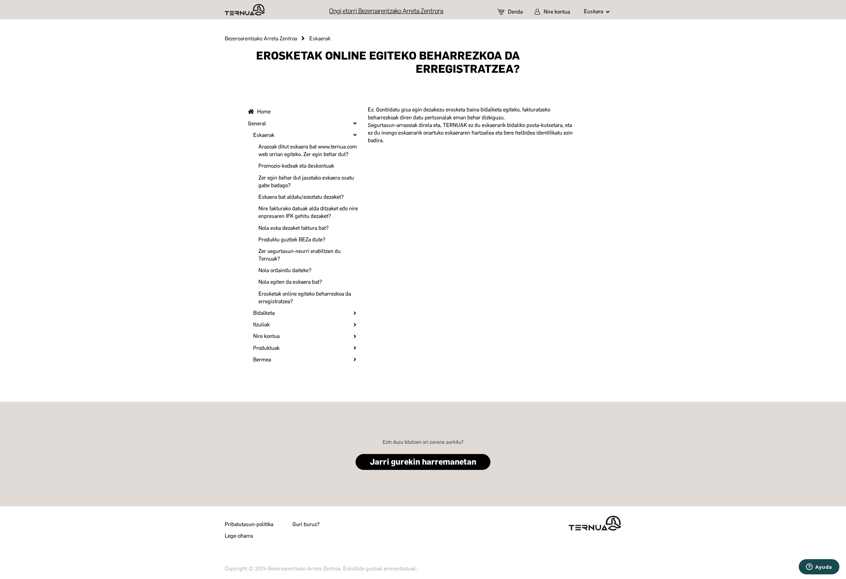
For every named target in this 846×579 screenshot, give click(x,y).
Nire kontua (557, 12)
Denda (515, 12)
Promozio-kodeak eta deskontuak (296, 166)
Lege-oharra (239, 536)
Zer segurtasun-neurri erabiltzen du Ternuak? (299, 255)
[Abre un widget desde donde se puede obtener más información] (819, 567)
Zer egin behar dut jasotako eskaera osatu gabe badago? (306, 181)
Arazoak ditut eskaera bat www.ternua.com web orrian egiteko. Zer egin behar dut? (307, 150)
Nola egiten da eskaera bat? (290, 282)
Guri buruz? (306, 524)
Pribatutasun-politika (249, 524)
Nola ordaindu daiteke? (284, 270)
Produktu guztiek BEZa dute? (291, 239)
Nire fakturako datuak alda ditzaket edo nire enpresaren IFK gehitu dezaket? (308, 212)
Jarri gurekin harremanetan (423, 462)
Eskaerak (319, 38)
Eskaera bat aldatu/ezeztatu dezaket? (301, 197)
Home (264, 111)
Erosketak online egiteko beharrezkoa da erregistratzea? (304, 298)
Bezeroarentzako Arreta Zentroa (261, 38)
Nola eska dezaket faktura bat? (293, 228)
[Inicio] (245, 10)
